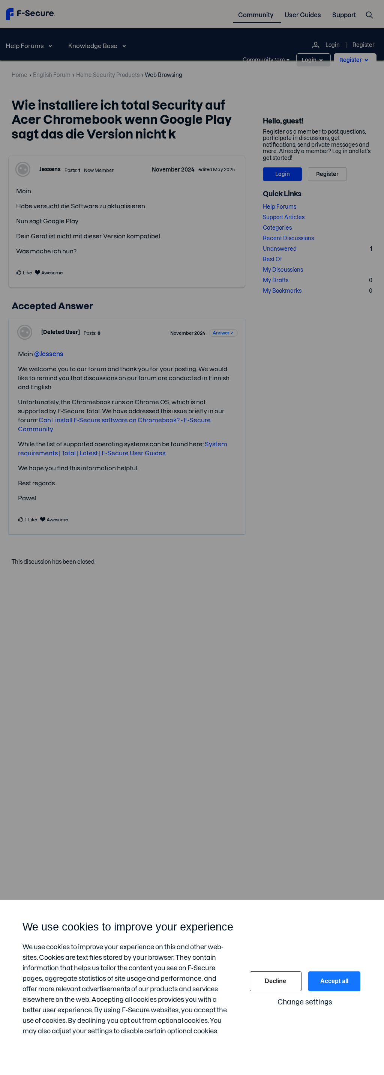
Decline (275, 981)
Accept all (334, 981)
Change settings (305, 1002)
